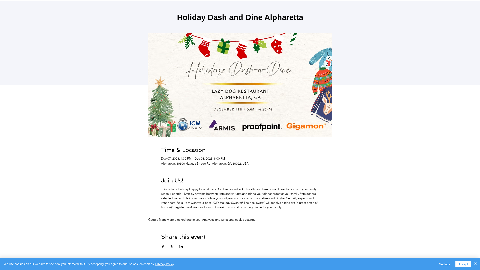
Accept (463, 264)
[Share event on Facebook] (163, 246)
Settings (444, 264)
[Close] (475, 264)
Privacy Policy (164, 264)
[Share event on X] (172, 246)
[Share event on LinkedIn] (181, 246)
